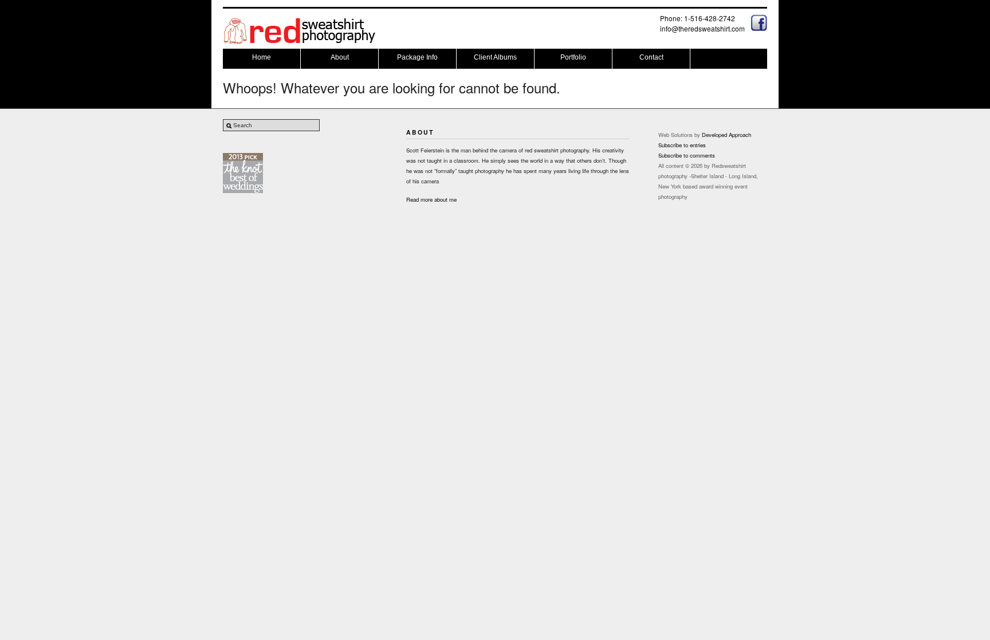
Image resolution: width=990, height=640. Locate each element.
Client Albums (495, 57)
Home (261, 57)
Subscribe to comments (686, 155)
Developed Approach (726, 135)
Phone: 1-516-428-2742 (697, 18)
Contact (651, 57)
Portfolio (573, 57)
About (340, 57)
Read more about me (431, 199)
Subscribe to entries (682, 145)
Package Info (417, 57)
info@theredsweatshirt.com (702, 28)
